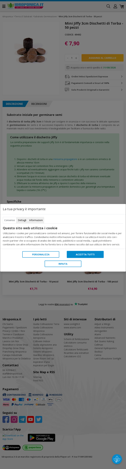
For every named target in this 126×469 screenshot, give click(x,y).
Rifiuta (63, 263)
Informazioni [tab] (36, 220)
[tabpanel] (63, 236)
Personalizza (41, 254)
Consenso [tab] (9, 220)
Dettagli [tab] (22, 220)
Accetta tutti (85, 254)
